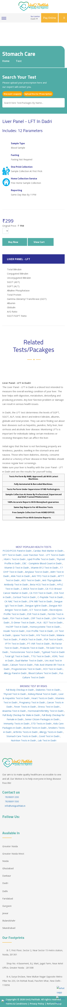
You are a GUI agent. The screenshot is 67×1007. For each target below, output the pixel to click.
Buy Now (13, 242)
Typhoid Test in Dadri (53, 652)
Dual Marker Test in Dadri (29, 660)
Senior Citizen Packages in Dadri (42, 719)
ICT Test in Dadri (38, 609)
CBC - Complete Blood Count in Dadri (42, 563)
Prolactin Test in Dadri (32, 647)
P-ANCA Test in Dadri (31, 639)
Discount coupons (12, 93)
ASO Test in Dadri (31, 580)
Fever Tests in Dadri (25, 706)
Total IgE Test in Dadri (17, 656)
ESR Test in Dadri (36, 614)
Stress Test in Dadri (49, 706)
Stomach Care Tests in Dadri (22, 736)
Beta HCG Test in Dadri (43, 584)
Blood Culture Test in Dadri (43, 673)
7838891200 (11, 797)
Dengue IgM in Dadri (36, 605)
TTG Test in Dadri (41, 656)
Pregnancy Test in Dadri (32, 702)
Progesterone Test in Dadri (26, 668)
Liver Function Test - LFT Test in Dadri (44, 554)
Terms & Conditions (16, 1003)
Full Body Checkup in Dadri (20, 689)
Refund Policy (54, 1003)
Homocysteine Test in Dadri (45, 626)
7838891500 (11, 801)
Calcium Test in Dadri (21, 664)
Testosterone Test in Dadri (25, 652)
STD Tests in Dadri (41, 723)
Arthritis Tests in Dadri (25, 731)
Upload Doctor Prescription (38, 93)
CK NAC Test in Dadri (16, 601)
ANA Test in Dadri (21, 576)
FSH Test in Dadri (20, 618)
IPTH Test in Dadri (15, 643)
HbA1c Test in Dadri (15, 559)
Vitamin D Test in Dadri (17, 567)
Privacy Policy (37, 1003)
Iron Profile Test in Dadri (40, 630)
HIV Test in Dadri (45, 635)
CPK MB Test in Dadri (41, 601)
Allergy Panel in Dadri (15, 673)
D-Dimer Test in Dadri (23, 622)
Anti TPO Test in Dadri (44, 576)
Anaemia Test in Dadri (14, 710)
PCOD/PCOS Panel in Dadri (17, 550)
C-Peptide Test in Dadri (51, 597)
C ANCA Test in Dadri (32, 588)
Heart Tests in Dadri (42, 698)
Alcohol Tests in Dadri (35, 727)
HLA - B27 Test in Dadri (50, 622)
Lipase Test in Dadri (24, 635)
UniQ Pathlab (32, 999)
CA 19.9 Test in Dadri (41, 592)
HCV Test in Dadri (53, 668)
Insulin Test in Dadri (14, 630)
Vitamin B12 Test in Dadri (45, 567)
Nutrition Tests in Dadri (24, 740)
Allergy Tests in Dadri (51, 731)
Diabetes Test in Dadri (48, 689)
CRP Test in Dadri (40, 618)
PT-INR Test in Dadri (38, 643)
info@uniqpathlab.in (14, 805)
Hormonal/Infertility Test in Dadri (46, 710)
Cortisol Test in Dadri (24, 597)
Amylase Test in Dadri (37, 571)
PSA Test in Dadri (53, 639)
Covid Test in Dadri (49, 736)
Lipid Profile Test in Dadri (41, 559)
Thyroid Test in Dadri (15, 693)
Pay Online (49, 18)
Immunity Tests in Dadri (17, 723)
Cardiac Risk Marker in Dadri (48, 550)
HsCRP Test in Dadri (17, 626)
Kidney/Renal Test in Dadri (42, 693)
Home (6, 61)
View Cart (40, 242)
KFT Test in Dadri (12, 554)
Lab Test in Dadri (47, 740)
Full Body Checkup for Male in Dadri (21, 715)
